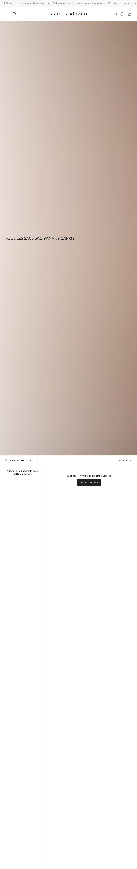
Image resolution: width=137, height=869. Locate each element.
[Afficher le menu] (6, 14)
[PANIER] (130, 14)
